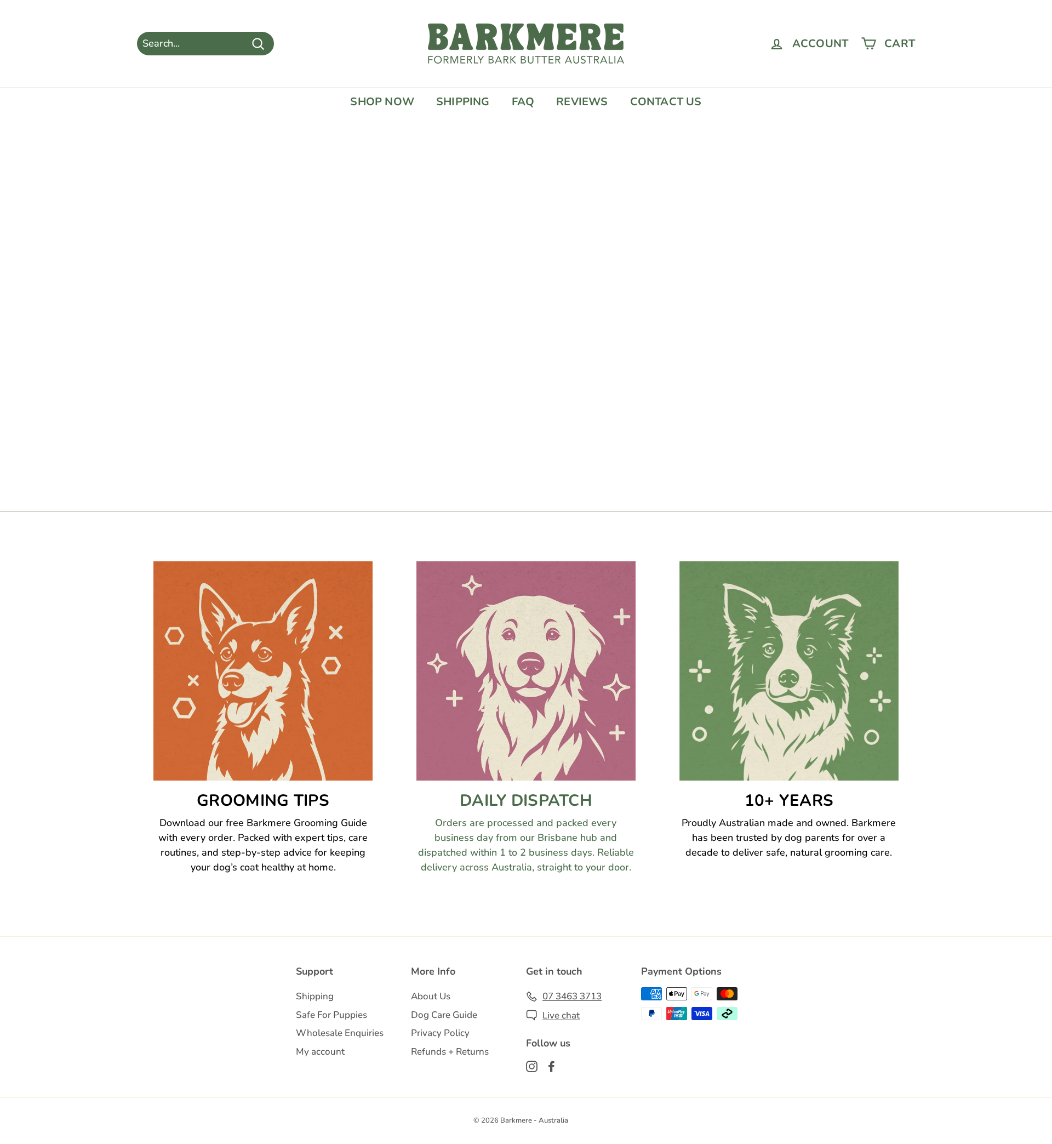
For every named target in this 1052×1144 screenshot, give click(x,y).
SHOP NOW (382, 101)
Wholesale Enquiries (340, 1033)
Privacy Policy (440, 1033)
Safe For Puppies (331, 1015)
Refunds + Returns (450, 1051)
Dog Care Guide (444, 1015)
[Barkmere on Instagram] (532, 1066)
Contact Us (666, 101)
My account (320, 1051)
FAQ (523, 101)
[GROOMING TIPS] (263, 671)
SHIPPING (463, 101)
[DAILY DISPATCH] (526, 671)
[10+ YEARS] (789, 671)
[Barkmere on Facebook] (551, 1066)
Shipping (315, 996)
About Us (430, 996)
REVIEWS (582, 101)
